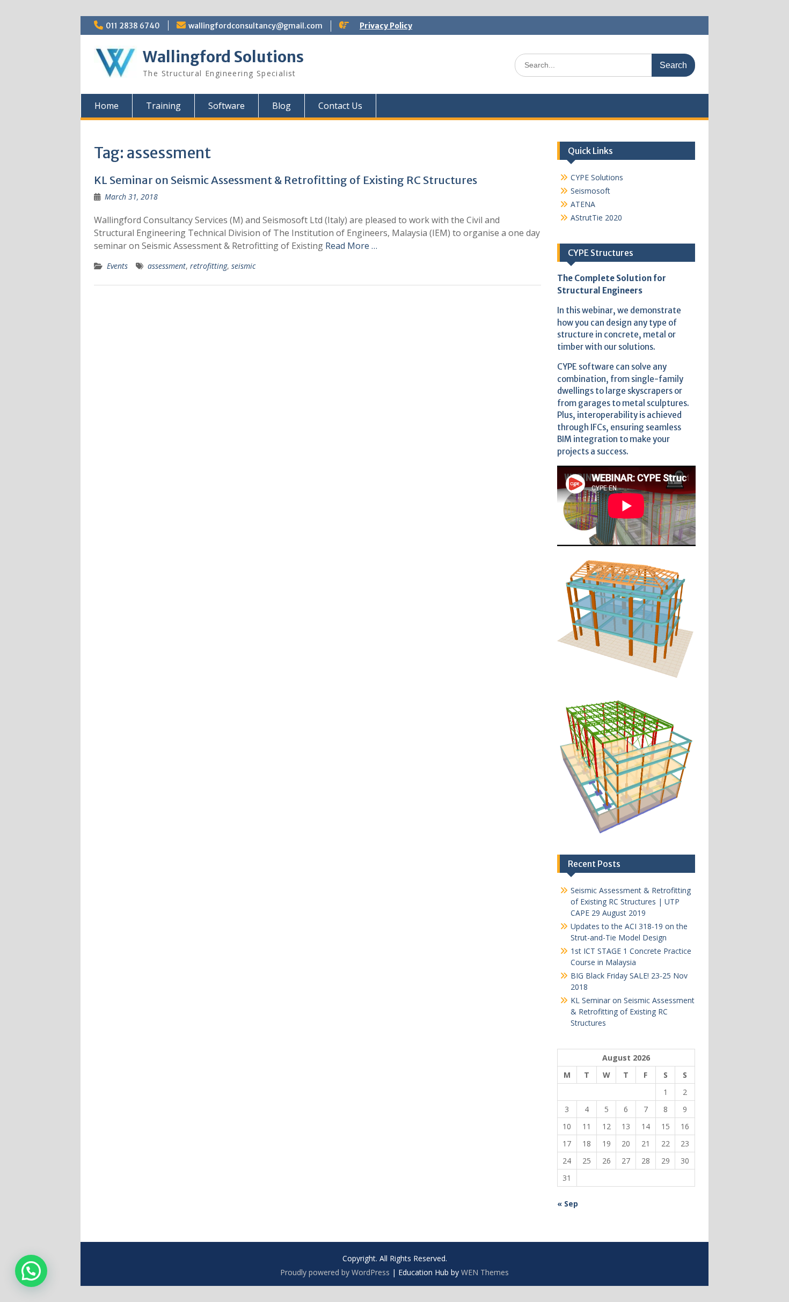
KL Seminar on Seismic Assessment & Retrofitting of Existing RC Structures (285, 180)
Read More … (351, 246)
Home (106, 106)
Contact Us (340, 106)
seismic (243, 266)
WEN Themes (485, 1272)
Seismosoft (590, 191)
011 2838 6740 (133, 26)
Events (117, 266)
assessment (167, 266)
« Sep (567, 1203)
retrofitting (208, 266)
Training (163, 106)
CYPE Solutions (597, 177)
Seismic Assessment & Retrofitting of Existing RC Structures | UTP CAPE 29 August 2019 (631, 901)
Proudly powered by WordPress (335, 1272)
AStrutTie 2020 (596, 217)
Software (226, 106)
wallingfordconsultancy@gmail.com (255, 26)
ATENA (583, 204)
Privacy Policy (386, 26)
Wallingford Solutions (223, 57)
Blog (281, 106)
